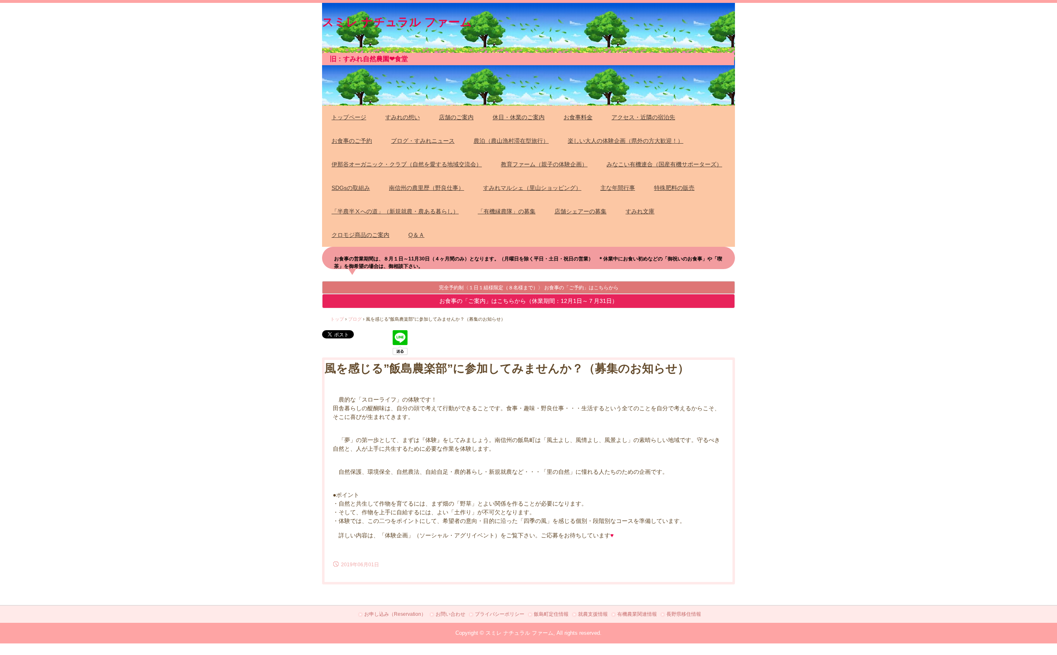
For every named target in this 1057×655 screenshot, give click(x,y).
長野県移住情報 (683, 614)
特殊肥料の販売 (674, 187)
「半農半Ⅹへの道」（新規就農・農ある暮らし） (395, 211)
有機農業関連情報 (637, 614)
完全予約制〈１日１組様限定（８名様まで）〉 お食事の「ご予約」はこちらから (529, 288)
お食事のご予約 (352, 140)
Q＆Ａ (416, 235)
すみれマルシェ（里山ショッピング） (532, 187)
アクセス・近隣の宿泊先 (643, 117)
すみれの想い (402, 117)
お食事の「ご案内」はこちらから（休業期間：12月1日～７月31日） (528, 301)
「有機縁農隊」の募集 (507, 211)
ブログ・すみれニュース (423, 140)
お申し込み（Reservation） (395, 614)
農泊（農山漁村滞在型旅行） (511, 140)
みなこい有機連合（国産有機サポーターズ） (664, 164)
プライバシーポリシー (499, 614)
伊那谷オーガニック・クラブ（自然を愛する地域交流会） (407, 164)
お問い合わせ (450, 614)
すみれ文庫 (640, 211)
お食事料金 (578, 117)
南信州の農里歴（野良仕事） (426, 187)
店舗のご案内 (456, 117)
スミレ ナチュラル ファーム (397, 21)
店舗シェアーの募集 (581, 211)
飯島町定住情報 (551, 614)
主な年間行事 (617, 187)
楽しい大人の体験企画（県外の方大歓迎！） (625, 140)
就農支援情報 (593, 614)
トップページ (349, 117)
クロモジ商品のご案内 (360, 235)
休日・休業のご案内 (519, 117)
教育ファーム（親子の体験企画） (544, 164)
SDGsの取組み (351, 187)
